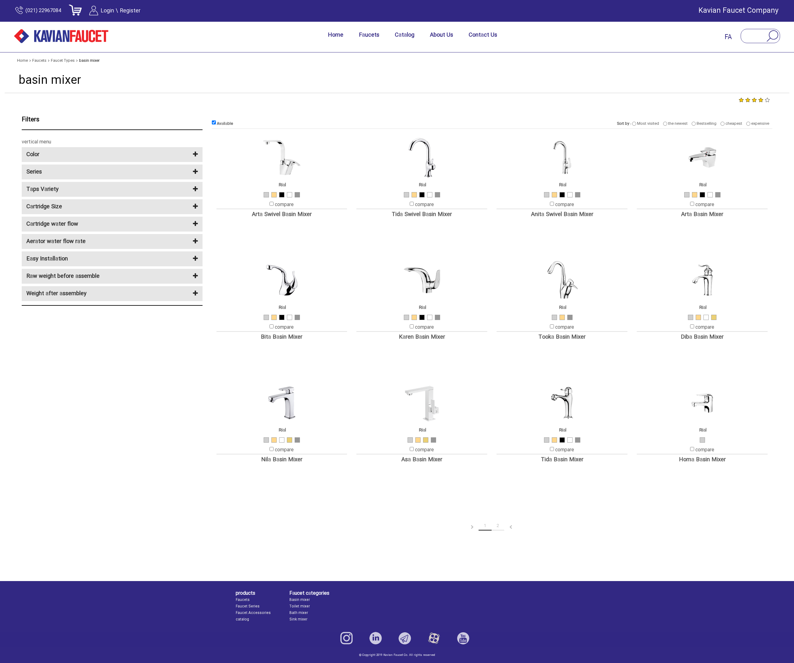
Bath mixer (298, 613)
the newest (677, 123)
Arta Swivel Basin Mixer (282, 215)
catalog (242, 619)
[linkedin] (375, 638)
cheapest (733, 123)
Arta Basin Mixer (702, 215)
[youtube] (463, 638)
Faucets (243, 600)
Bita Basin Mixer (281, 337)
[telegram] (405, 638)
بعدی (516, 527)
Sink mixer (298, 619)
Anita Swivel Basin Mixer (562, 215)
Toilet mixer (299, 606)
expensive (759, 123)
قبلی (467, 527)
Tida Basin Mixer (562, 460)
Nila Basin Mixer (281, 460)
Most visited (647, 123)
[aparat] (434, 638)
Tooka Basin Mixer (562, 337)
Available (224, 123)
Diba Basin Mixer (702, 337)
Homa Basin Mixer (702, 460)
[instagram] (346, 638)
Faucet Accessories (253, 613)
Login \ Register (120, 11)
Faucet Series (248, 606)
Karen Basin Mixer (422, 337)
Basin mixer (299, 600)
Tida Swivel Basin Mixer (422, 215)
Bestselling (706, 123)
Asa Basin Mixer (421, 460)
